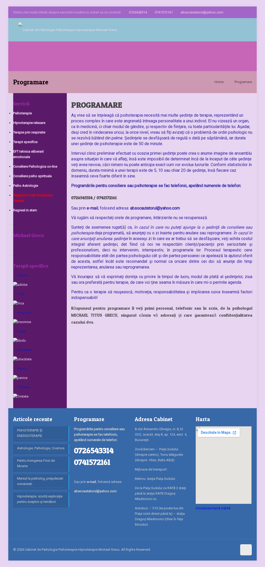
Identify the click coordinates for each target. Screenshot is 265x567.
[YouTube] (249, 12)
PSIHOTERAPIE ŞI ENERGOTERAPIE (29, 433)
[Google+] (235, 12)
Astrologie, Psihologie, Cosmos (40, 448)
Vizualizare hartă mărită (213, 508)
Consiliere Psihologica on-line (35, 166)
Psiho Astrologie (25, 186)
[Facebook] (228, 12)
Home (219, 82)
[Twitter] (242, 12)
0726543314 (138, 12)
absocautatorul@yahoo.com (202, 12)
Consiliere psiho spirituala (32, 176)
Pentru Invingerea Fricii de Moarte (36, 463)
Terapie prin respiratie (29, 132)
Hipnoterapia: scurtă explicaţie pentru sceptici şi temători (39, 499)
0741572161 (164, 12)
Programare (243, 82)
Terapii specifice (25, 142)
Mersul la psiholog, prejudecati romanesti (40, 481)
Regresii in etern (25, 210)
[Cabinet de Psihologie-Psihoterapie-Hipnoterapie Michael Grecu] (67, 29)
